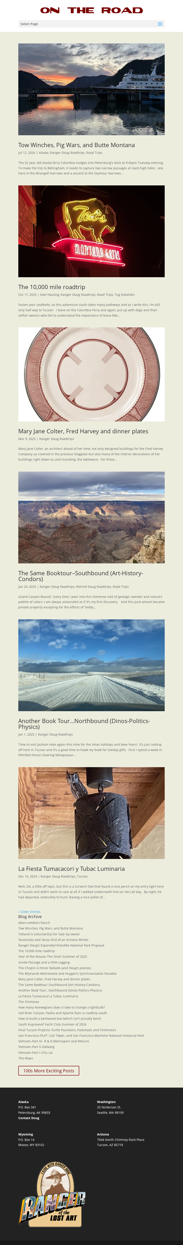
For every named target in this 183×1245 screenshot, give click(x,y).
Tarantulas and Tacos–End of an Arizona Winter (53, 940)
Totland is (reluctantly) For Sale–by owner (49, 934)
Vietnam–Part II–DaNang (36, 1047)
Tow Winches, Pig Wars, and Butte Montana (76, 145)
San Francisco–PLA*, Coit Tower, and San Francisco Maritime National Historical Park (81, 1035)
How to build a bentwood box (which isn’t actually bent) (59, 1018)
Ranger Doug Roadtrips (67, 152)
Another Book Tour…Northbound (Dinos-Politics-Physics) (84, 724)
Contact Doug (28, 1118)
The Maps (25, 1058)
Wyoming (25, 1134)
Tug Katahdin (125, 294)
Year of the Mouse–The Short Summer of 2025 (52, 956)
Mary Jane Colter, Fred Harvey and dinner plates (83, 431)
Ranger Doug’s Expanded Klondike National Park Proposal (61, 945)
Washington (106, 1102)
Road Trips (94, 152)
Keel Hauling (49, 294)
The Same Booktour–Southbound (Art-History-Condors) (80, 576)
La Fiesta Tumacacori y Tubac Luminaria (71, 869)
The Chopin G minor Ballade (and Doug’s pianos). (55, 968)
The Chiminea (28, 1002)
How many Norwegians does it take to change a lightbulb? (61, 1007)
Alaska (43, 152)
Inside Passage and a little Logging (44, 962)
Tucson (82, 876)
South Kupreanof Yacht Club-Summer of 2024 (52, 1024)
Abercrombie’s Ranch (34, 923)
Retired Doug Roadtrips (93, 586)
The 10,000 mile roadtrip (51, 287)
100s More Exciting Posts (48, 1071)
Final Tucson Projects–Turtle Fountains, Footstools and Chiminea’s (67, 1030)
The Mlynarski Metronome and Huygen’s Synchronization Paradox (67, 973)
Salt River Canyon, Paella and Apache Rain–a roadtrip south (62, 1013)
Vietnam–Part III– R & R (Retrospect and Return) (53, 1041)
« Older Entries (29, 912)
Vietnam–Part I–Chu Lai (35, 1052)
